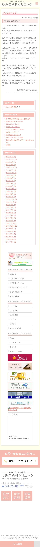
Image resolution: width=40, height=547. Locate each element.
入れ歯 (12, 338)
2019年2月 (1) (11, 170)
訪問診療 (13, 324)
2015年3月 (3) (11, 218)
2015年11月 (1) (11, 202)
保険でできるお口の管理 (14, 137)
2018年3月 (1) (11, 186)
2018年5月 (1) (11, 181)
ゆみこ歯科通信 (11, 107)
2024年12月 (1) (11, 159)
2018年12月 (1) (11, 173)
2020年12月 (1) (11, 167)
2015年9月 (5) (11, 205)
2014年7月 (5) (11, 234)
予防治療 (13, 319)
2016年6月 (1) (11, 191)
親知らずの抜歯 (15, 328)
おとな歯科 (14, 306)
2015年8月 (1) (11, 207)
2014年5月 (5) (11, 239)
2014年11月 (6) (11, 223)
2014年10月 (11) (11, 226)
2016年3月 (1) (11, 194)
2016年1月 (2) (11, 197)
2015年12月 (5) (11, 199)
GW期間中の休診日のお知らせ (18, 119)
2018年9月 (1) (11, 175)
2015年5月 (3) (11, 213)
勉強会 (8, 145)
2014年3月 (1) (11, 242)
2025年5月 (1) (11, 157)
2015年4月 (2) (11, 215)
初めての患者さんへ (17, 292)
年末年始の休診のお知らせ (15, 129)
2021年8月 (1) (11, 165)
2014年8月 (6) (11, 231)
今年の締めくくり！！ (13, 135)
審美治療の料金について (18, 287)
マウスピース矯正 (16, 351)
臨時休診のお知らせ (13, 124)
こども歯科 (14, 310)
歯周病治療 (14, 315)
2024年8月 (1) (11, 162)
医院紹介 (13, 274)
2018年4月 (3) (11, 183)
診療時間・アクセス (17, 283)
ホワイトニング (15, 342)
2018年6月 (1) (11, 178)
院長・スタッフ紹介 (17, 278)
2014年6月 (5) (11, 237)
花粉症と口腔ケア (12, 132)
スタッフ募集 (14, 296)
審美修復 (13, 347)
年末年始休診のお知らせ (14, 121)
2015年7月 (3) (11, 210)
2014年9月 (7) (11, 229)
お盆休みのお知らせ (13, 127)
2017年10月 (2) (11, 189)
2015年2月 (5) (11, 221)
